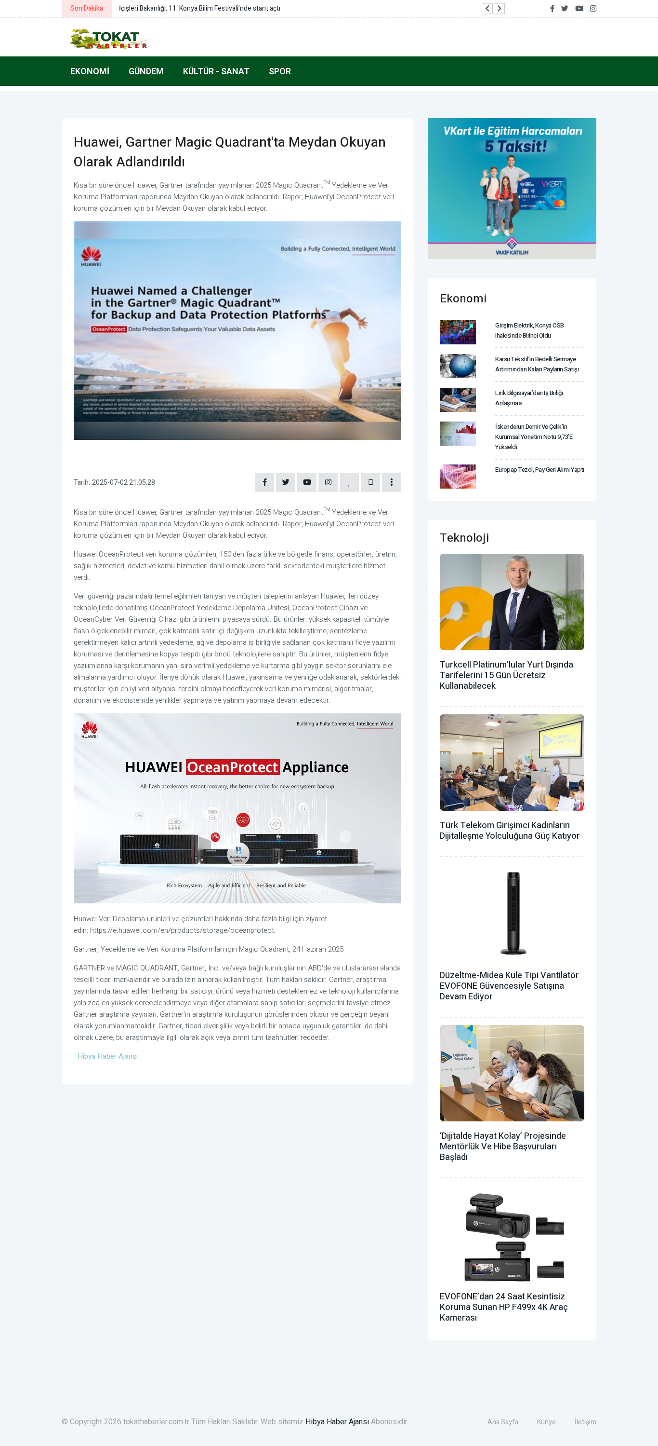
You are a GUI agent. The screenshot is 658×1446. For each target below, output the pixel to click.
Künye (546, 1422)
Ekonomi (89, 71)
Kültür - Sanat (216, 71)
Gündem (146, 71)
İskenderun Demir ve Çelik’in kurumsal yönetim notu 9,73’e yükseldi (533, 436)
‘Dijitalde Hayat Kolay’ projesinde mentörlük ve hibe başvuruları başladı (503, 1147)
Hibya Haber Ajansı (337, 1422)
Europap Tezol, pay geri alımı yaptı (539, 469)
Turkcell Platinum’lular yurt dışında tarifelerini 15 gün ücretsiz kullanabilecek (506, 675)
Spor (280, 71)
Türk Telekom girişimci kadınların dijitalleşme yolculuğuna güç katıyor (510, 831)
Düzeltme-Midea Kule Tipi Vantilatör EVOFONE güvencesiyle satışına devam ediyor (509, 986)
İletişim (585, 1422)
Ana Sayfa (502, 1422)
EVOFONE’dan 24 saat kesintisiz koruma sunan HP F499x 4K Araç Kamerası (504, 1307)
